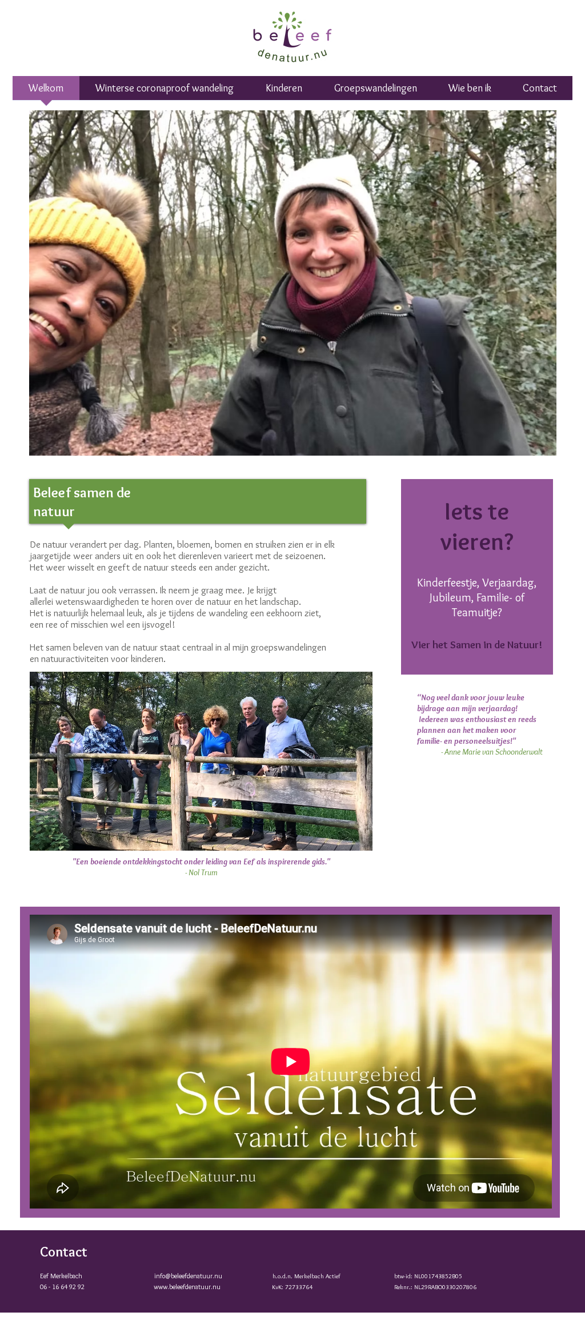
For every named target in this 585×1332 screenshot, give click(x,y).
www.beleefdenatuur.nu (187, 1286)
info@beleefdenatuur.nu (188, 1275)
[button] (375, 91)
